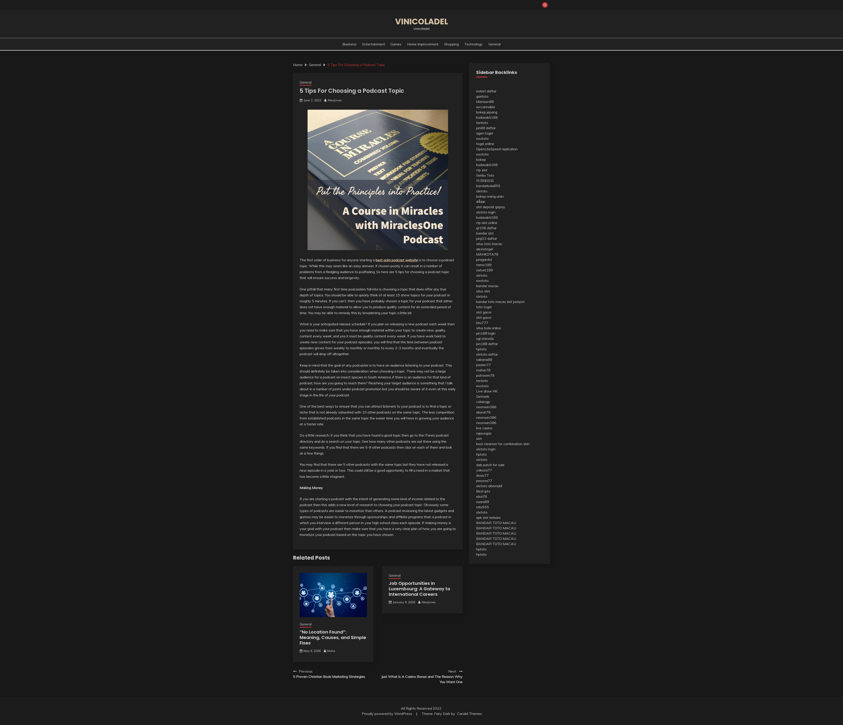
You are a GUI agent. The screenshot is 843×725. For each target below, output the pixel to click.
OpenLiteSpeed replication (497, 149)
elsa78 (481, 496)
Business (349, 44)
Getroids (482, 396)
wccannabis (485, 107)
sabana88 (484, 359)
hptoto (481, 349)
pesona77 (484, 480)
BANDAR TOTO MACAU (496, 523)
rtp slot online (486, 222)
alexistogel (484, 249)
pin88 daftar (486, 128)
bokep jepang (486, 112)
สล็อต (480, 201)
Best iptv (483, 491)
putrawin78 (485, 375)
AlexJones (335, 100)
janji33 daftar (486, 238)
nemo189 (484, 265)
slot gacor (484, 312)
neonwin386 (486, 407)
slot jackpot (516, 301)
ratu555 (482, 507)
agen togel (484, 133)
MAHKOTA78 (487, 254)
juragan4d (484, 259)
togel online (485, 143)
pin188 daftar (487, 344)
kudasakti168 (487, 117)
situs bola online (488, 328)
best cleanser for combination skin (503, 444)
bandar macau (487, 286)
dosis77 (482, 475)
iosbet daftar (486, 91)
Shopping (451, 44)
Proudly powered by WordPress (387, 713)
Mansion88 (485, 101)
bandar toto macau (491, 301)
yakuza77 (484, 470)
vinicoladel (421, 21)
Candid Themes (469, 713)
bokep (481, 159)
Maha (331, 651)
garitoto (482, 96)
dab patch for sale (490, 465)
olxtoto (481, 191)
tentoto (482, 122)
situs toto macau (489, 244)
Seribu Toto (485, 175)
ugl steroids (485, 338)
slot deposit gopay (490, 207)
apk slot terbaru (488, 517)
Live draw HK (486, 391)
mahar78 (483, 370)
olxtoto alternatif (489, 486)
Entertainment (373, 44)
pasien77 (483, 365)
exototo (482, 138)
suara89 (482, 501)
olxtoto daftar (487, 354)
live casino (484, 428)
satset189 (484, 270)
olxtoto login (485, 212)
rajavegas (484, 433)
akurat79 (483, 412)
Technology (473, 44)
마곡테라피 (485, 180)
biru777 (482, 322)
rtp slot (481, 170)
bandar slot (485, 233)
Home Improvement (422, 44)
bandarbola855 (488, 186)
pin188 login (485, 333)
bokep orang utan (490, 196)
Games (396, 44)
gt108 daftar (486, 228)
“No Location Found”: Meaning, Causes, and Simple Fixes (333, 637)
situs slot (483, 291)
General (494, 44)
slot (479, 438)
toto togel (484, 307)
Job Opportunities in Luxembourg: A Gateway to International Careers (419, 588)
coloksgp (483, 401)
